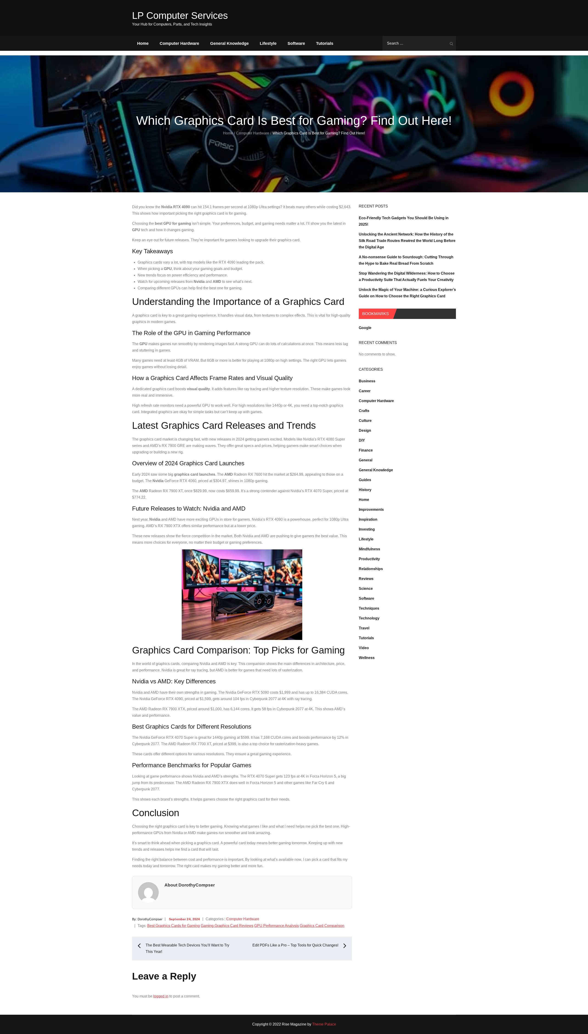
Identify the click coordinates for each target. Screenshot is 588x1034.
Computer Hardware (179, 43)
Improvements (371, 509)
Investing (367, 529)
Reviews (366, 579)
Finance (366, 450)
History (365, 490)
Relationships (371, 569)
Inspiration (368, 519)
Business (367, 381)
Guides (365, 480)
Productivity (369, 559)
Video (364, 648)
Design (365, 430)
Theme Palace (324, 1024)
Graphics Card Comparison (322, 926)
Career (364, 391)
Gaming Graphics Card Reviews (227, 926)
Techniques (369, 608)
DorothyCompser (150, 919)
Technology (369, 618)
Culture (365, 421)
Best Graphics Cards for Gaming (173, 926)
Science (366, 589)
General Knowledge (229, 43)
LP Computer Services (180, 15)
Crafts (364, 411)
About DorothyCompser (189, 885)
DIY (362, 440)
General (365, 460)
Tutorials (324, 43)
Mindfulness (369, 549)
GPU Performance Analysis (276, 926)
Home (143, 43)
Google (365, 328)
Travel (364, 628)
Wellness (367, 658)
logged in (160, 996)
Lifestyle (268, 43)
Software (296, 43)
